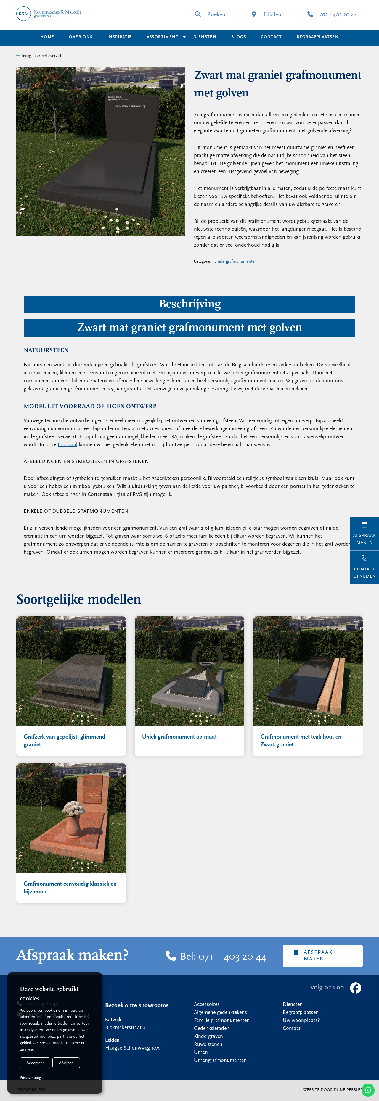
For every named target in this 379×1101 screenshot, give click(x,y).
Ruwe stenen (208, 1044)
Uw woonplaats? (301, 1020)
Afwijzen (66, 1063)
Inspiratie (119, 37)
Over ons (80, 37)
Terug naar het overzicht (42, 56)
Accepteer (35, 1063)
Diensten (204, 37)
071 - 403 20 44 (337, 15)
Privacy (25, 1078)
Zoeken (215, 15)
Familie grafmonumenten (235, 261)
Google (38, 1078)
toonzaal (67, 445)
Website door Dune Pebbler (333, 1090)
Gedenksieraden (211, 1028)
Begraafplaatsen (318, 37)
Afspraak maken (318, 956)
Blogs (238, 37)
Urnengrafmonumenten (220, 1060)
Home (47, 37)
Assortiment (163, 37)
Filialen (271, 15)
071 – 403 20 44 (232, 957)
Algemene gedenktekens (220, 1012)
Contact (271, 37)
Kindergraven (208, 1036)
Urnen (201, 1052)
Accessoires (207, 1004)
